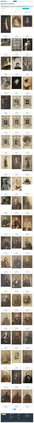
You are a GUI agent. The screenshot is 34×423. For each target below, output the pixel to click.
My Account (26, 1)
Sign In (29, 1)
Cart (23, 1)
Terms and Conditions (12, 416)
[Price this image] (6, 36)
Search (15, 1)
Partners (21, 1)
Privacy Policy (11, 418)
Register (32, 1)
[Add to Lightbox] (26, 36)
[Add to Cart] (16, 36)
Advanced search (26, 8)
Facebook (18, 417)
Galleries (19, 1)
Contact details (26, 416)
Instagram (18, 418)
